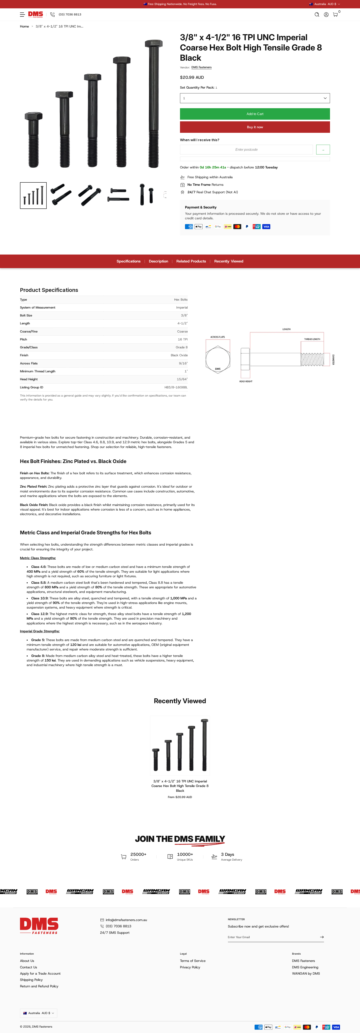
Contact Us (28, 967)
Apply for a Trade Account (40, 973)
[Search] (317, 14)
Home (24, 26)
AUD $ (325, 4)
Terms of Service (193, 961)
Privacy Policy (190, 967)
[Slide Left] (116, 4)
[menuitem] (99, 961)
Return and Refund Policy (39, 986)
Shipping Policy (31, 980)
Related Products (191, 261)
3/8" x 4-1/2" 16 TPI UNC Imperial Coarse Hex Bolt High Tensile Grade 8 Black (180, 786)
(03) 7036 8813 (118, 926)
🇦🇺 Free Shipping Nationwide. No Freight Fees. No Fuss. (180, 4)
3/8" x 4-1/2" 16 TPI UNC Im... (59, 26)
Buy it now (255, 127)
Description (158, 261)
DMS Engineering (305, 967)
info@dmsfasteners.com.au (126, 920)
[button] (317, 14)
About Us (27, 961)
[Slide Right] (243, 4)
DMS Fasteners (201, 67)
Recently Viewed (228, 261)
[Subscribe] (320, 937)
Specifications (129, 261)
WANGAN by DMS (306, 973)
